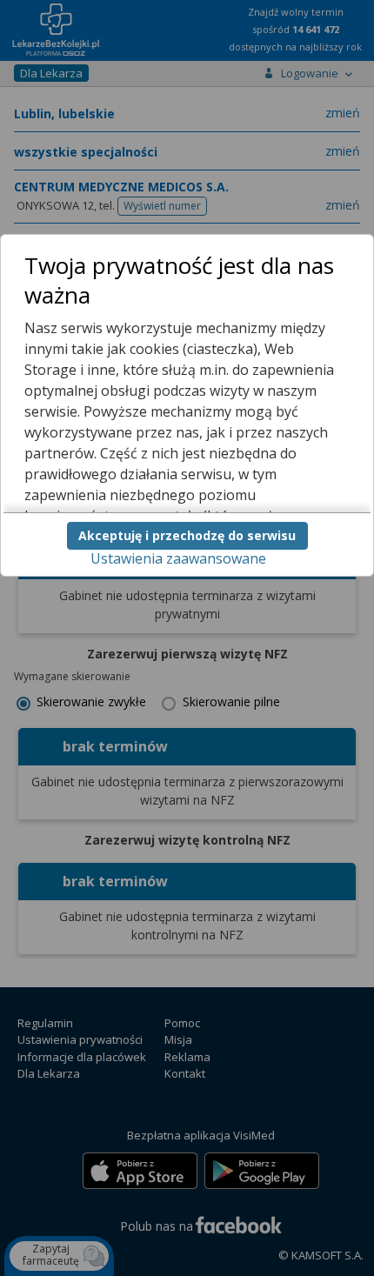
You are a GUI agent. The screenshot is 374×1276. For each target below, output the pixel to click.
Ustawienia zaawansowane (178, 558)
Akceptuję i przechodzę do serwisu (187, 535)
